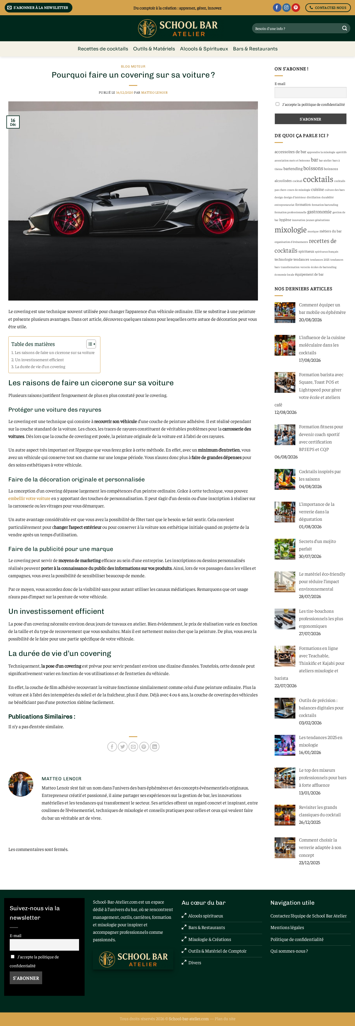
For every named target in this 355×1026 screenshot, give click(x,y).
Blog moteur (133, 66)
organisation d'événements (291, 241)
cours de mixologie (298, 189)
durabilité (327, 197)
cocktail (297, 181)
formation (303, 204)
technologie (284, 259)
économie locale (284, 274)
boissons (313, 168)
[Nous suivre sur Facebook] (277, 7)
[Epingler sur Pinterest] (144, 746)
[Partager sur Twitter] (123, 746)
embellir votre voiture (29, 498)
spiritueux (306, 251)
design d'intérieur (295, 197)
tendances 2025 (319, 259)
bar (314, 159)
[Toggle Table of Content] (88, 344)
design (279, 197)
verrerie (305, 267)
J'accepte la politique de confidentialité (313, 104)
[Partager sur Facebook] (112, 746)
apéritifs (341, 152)
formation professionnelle (290, 212)
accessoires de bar (290, 151)
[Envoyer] (345, 28)
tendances (301, 259)
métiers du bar (331, 231)
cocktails (318, 178)
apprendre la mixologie (321, 152)
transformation (290, 267)
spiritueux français (326, 251)
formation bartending (325, 204)
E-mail (280, 83)
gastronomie (319, 211)
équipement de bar (309, 274)
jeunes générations (318, 220)
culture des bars (335, 189)
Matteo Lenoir (154, 92)
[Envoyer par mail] (133, 746)
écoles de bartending (323, 267)
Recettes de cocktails (103, 49)
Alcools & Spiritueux (204, 49)
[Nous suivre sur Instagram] (286, 7)
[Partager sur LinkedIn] (154, 746)
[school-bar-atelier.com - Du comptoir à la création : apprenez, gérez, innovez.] (177, 28)
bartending (293, 168)
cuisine (317, 189)
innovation (298, 220)
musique (313, 231)
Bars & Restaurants (255, 49)
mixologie (291, 229)
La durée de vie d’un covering (40, 366)
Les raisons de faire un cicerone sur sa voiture (55, 352)
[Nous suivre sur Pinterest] (295, 7)
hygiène (285, 219)
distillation (314, 197)
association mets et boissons (292, 160)
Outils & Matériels (154, 49)
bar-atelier (325, 160)
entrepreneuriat (285, 204)
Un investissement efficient (39, 359)
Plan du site (225, 1018)
